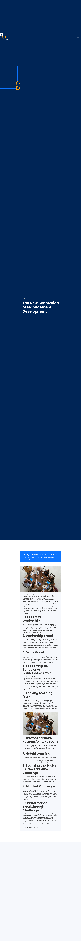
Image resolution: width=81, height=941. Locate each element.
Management (33, 299)
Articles (25, 299)
